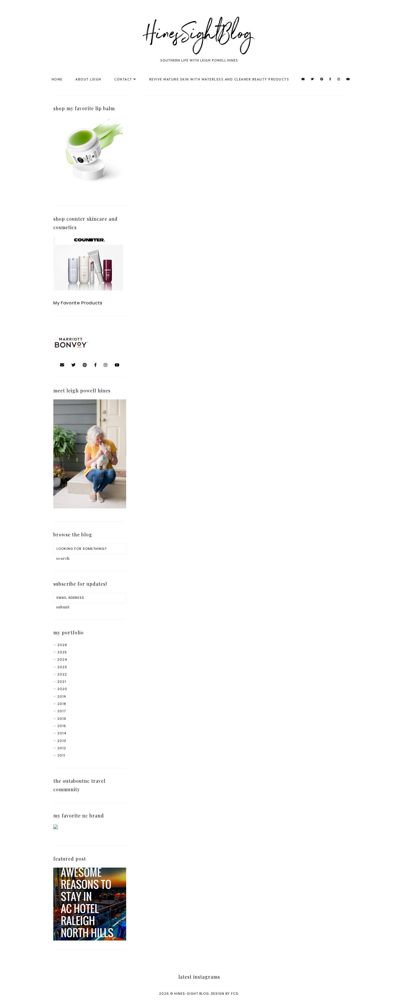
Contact (123, 79)
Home (57, 79)
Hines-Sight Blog (191, 993)
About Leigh (88, 79)
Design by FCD (224, 993)
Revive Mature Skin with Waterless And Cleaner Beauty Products (219, 79)
